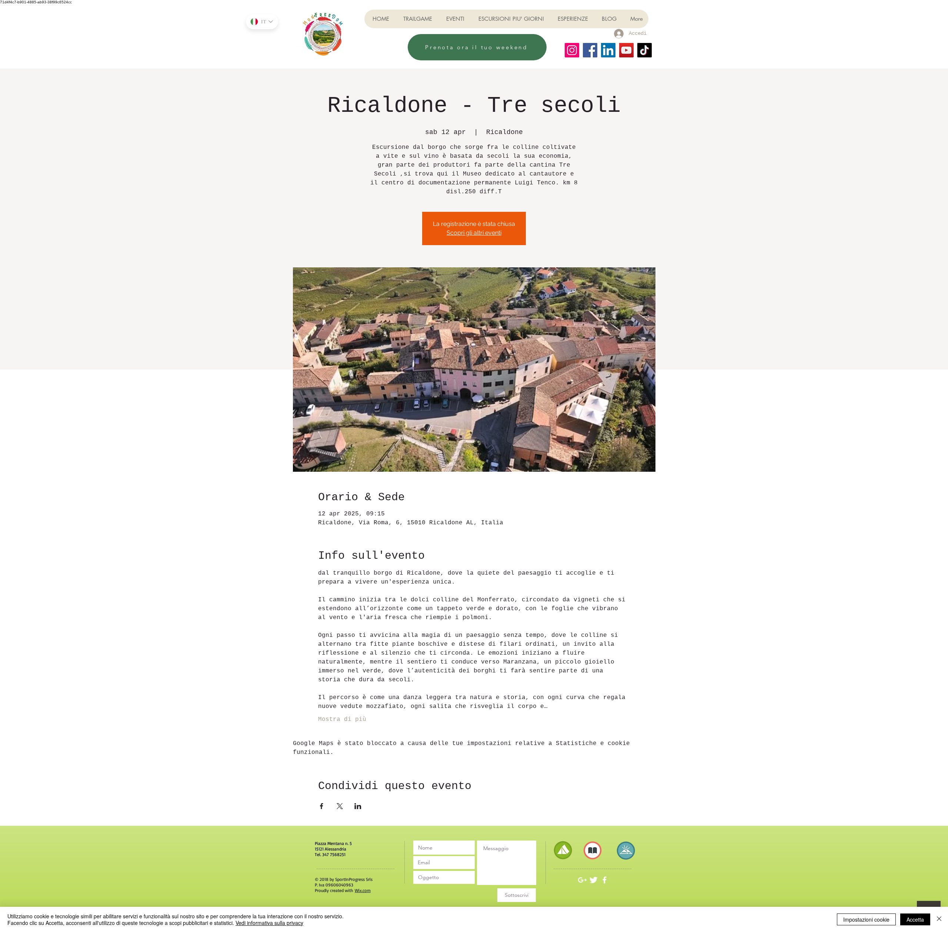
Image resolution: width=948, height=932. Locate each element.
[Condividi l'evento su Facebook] (321, 806)
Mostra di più (342, 719)
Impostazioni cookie (866, 919)
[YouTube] (626, 50)
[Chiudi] (939, 919)
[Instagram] (572, 50)
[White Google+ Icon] (582, 880)
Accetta (915, 919)
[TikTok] (644, 50)
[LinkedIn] (608, 50)
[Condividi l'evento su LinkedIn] (357, 806)
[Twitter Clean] (593, 880)
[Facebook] (590, 50)
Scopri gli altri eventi (474, 232)
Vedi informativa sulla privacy (269, 922)
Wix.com (363, 890)
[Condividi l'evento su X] (339, 806)
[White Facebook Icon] (604, 880)
